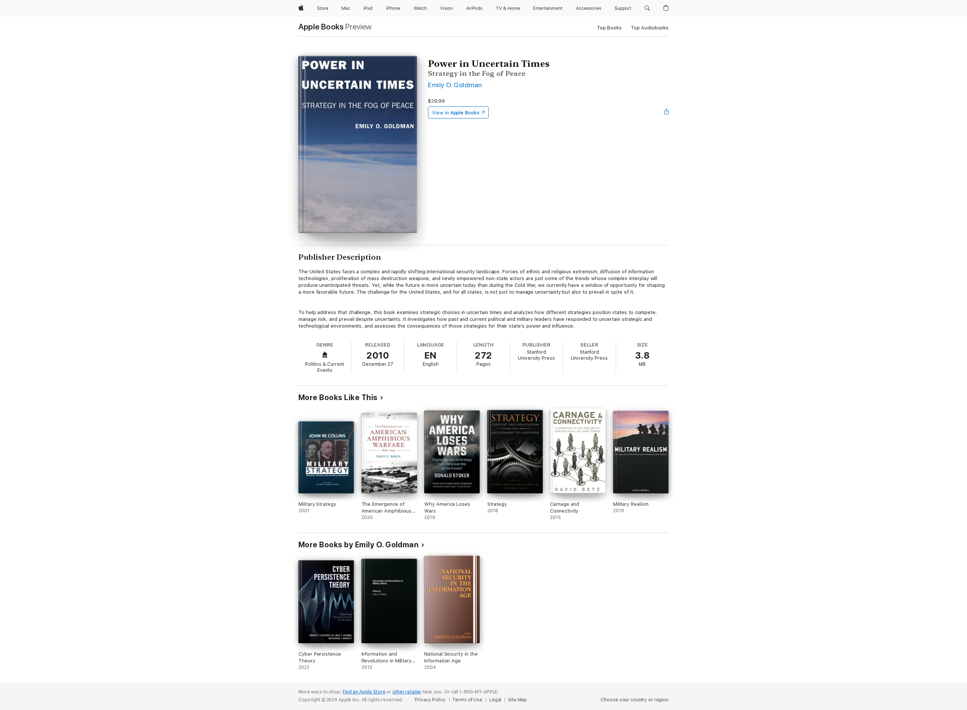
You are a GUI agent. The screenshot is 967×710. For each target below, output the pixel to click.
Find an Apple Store (364, 692)
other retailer (406, 692)
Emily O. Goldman (455, 85)
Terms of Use (467, 699)
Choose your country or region (635, 699)
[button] (647, 8)
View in (455, 113)
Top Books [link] (609, 28)
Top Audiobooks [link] (650, 28)
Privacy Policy (430, 699)
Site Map (517, 699)
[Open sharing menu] (666, 112)
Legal (495, 699)
